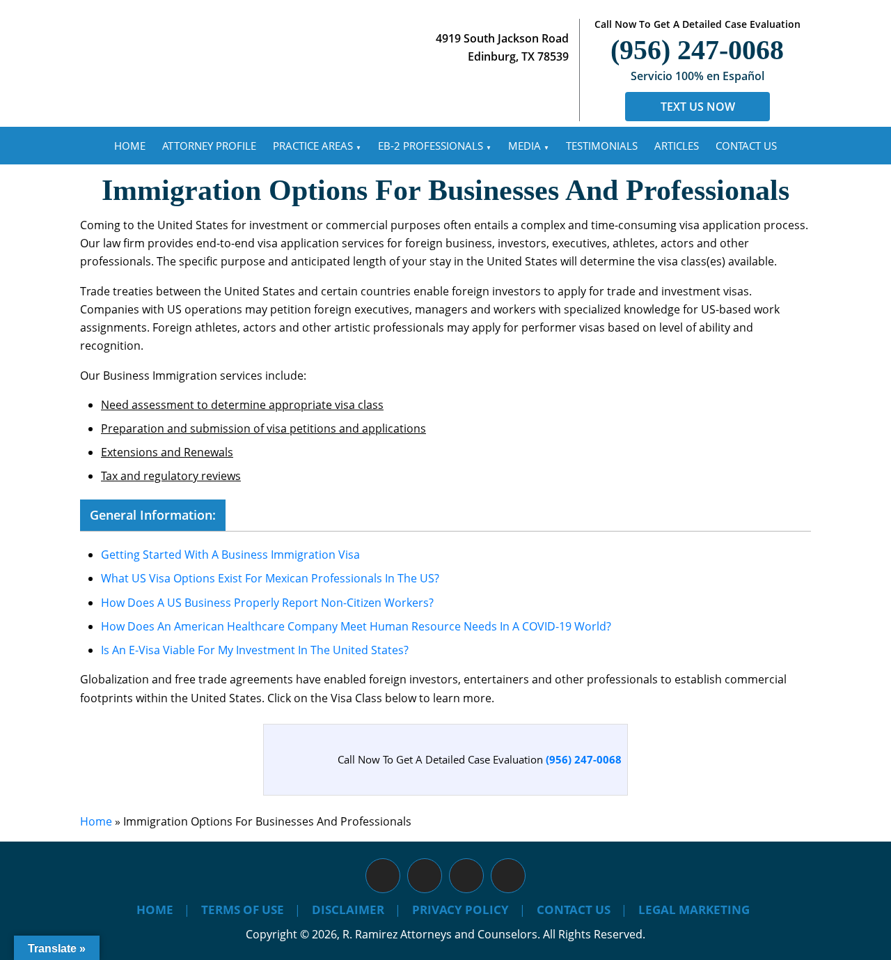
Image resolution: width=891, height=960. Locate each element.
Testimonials (602, 146)
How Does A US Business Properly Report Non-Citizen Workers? (267, 602)
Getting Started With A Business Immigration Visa (230, 554)
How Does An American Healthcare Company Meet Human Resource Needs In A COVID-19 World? (356, 626)
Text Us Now (697, 106)
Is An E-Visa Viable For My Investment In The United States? (255, 650)
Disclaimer (348, 909)
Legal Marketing (694, 909)
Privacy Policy (460, 909)
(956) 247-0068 (697, 49)
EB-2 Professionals (430, 146)
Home (129, 146)
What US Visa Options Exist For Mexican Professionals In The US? (270, 578)
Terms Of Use (242, 909)
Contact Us (746, 146)
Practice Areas (313, 146)
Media (524, 146)
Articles (676, 146)
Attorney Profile (209, 146)
